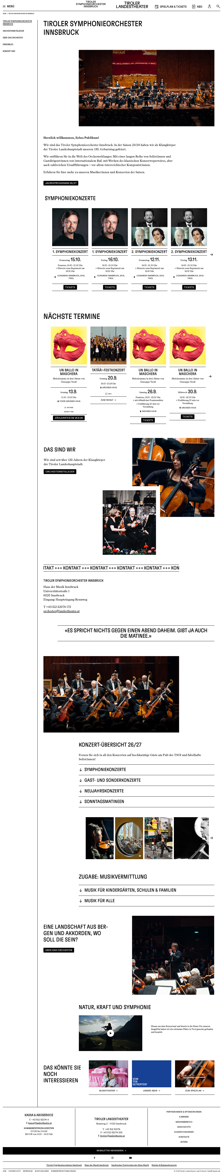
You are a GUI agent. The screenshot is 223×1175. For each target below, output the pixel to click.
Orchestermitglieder (13, 31)
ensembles (8, 44)
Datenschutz (15, 1171)
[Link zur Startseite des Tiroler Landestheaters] (132, 5)
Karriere (184, 1117)
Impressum (28, 1171)
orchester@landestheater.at (61, 611)
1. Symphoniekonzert (70, 252)
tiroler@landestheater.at (112, 1135)
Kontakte (184, 1137)
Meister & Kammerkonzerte (164, 1165)
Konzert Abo (9, 51)
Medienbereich (184, 1122)
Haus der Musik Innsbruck (97, 1165)
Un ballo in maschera (68, 372)
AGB (4, 1171)
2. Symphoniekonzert (149, 252)
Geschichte (184, 1127)
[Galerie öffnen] (100, 838)
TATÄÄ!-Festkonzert (108, 370)
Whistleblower (42, 1171)
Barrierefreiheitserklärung (63, 1171)
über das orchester (13, 38)
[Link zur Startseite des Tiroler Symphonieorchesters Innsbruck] (91, 4)
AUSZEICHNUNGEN (184, 1132)
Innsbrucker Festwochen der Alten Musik (130, 1165)
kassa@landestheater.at (40, 1123)
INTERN (184, 1142)
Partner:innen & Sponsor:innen (184, 1112)
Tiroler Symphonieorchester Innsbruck (17, 22)
